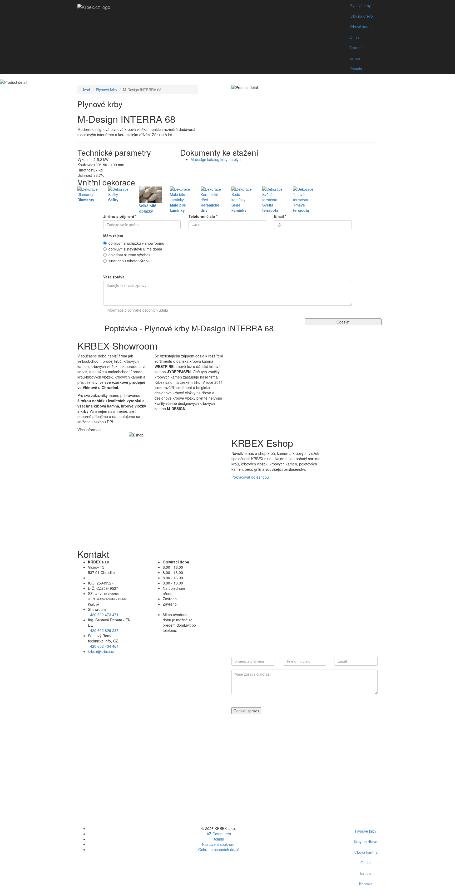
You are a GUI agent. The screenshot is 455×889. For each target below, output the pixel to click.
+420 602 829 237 (103, 630)
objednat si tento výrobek (129, 254)
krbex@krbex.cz (101, 651)
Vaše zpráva (114, 276)
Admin (219, 839)
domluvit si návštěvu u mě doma (135, 249)
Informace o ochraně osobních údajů (137, 310)
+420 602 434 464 (103, 646)
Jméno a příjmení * (119, 216)
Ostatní (355, 47)
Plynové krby (360, 5)
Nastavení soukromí (218, 844)
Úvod (85, 89)
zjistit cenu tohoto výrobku (130, 260)
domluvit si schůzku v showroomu (136, 243)
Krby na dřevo (361, 16)
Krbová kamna (361, 26)
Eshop (354, 58)
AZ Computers (219, 833)
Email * (280, 216)
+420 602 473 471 (103, 614)
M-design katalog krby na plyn (216, 159)
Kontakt (355, 68)
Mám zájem (113, 235)
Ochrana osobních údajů (218, 849)
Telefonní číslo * (203, 216)
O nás (354, 37)
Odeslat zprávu (246, 710)
